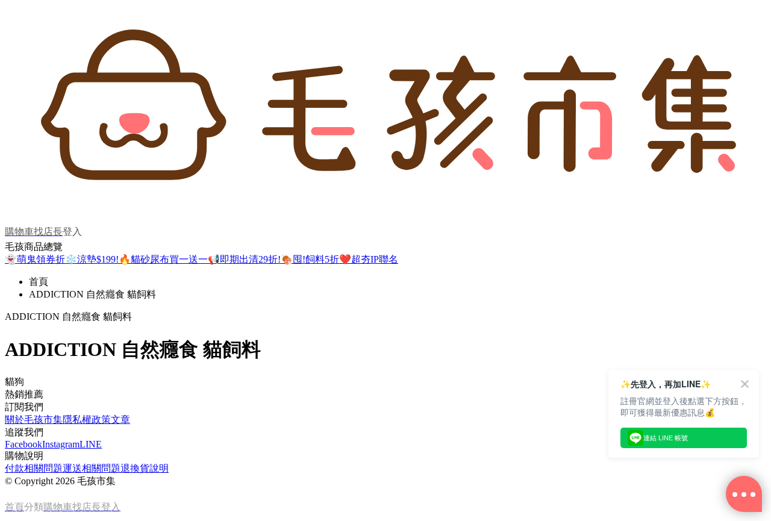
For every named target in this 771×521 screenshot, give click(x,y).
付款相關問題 (34, 468)
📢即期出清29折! (244, 259)
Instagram (61, 444)
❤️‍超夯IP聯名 (368, 259)
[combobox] (385, 382)
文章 (120, 419)
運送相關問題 (91, 468)
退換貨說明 (144, 468)
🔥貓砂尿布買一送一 (163, 259)
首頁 (38, 281)
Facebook (23, 444)
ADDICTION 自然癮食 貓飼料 (92, 294)
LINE (91, 444)
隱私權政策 (87, 419)
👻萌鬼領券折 (35, 259)
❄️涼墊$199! (92, 259)
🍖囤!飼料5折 (310, 259)
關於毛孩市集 (34, 419)
